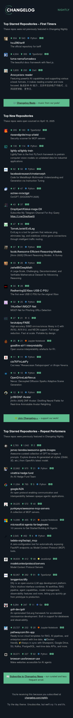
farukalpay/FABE (20, 322)
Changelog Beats (26, 102)
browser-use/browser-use (25, 658)
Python (33, 37)
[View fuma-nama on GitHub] (6, 55)
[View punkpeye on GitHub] (6, 505)
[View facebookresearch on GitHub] (6, 170)
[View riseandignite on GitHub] (6, 131)
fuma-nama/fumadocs (23, 58)
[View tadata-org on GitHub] (6, 537)
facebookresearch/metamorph (27, 173)
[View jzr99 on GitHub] (6, 394)
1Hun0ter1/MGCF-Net (23, 306)
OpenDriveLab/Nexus (23, 377)
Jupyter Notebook (36, 340)
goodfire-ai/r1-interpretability (26, 345)
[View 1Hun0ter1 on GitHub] (6, 303)
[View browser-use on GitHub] (6, 655)
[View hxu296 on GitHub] (6, 39)
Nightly (63, 10)
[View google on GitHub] (6, 486)
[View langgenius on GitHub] (6, 576)
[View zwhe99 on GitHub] (6, 264)
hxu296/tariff (17, 42)
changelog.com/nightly (36, 697)
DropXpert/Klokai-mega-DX (26, 209)
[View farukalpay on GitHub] (6, 319)
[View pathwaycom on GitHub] (6, 629)
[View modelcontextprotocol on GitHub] (6, 560)
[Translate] (41, 37)
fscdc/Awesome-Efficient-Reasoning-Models (36, 251)
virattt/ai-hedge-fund (21, 473)
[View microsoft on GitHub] (6, 521)
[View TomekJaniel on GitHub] (6, 225)
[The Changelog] (19, 14)
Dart (34, 70)
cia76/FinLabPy (19, 361)
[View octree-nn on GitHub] (6, 190)
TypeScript (37, 53)
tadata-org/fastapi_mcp (23, 540)
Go (41, 604)
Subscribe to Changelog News (26, 676)
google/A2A (17, 489)
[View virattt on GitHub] (6, 470)
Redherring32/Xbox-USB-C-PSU (29, 290)
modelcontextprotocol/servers (27, 563)
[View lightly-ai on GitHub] (6, 147)
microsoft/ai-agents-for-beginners (29, 524)
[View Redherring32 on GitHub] (6, 287)
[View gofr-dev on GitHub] (6, 606)
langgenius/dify (19, 579)
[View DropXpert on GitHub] (6, 206)
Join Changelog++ (28, 418)
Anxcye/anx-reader (21, 75)
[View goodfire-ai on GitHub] (6, 342)
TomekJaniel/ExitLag (22, 228)
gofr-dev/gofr (17, 609)
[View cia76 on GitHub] (6, 358)
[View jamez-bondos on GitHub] (6, 447)
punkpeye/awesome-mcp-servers (30, 508)
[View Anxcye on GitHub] (6, 71)
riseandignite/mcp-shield (24, 134)
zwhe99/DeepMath (21, 267)
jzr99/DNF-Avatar (20, 397)
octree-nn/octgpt (19, 193)
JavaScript (46, 558)
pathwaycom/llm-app (22, 632)
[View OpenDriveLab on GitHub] (6, 374)
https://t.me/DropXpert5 (22, 216)
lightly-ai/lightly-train (21, 150)
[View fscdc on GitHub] (6, 248)
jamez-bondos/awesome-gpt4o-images (33, 450)
